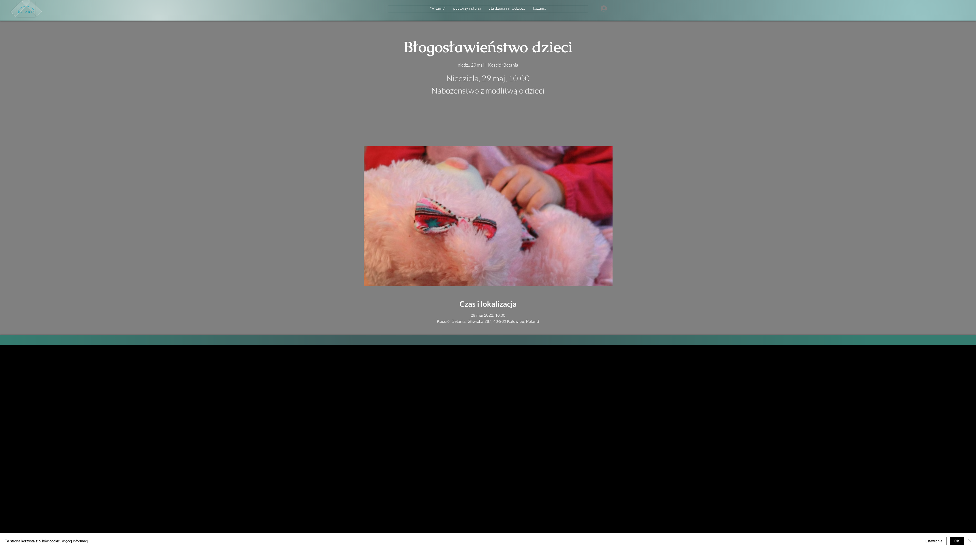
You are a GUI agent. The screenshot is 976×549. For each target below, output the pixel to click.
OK (956, 540)
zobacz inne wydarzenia (488, 121)
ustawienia (933, 540)
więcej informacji (75, 540)
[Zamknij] (970, 541)
